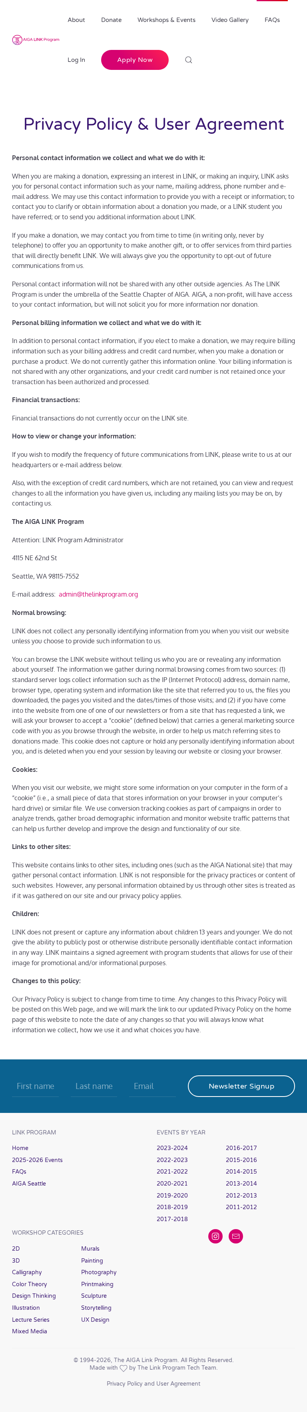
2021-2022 (172, 1171)
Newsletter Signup (242, 1086)
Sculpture (94, 1296)
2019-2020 (172, 1195)
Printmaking (97, 1284)
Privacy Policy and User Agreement (153, 1383)
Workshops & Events (166, 20)
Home (20, 1148)
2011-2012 (241, 1207)
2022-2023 (172, 1160)
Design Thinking (34, 1296)
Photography (99, 1272)
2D (16, 1248)
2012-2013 (241, 1195)
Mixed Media (29, 1331)
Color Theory (29, 1284)
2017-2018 (172, 1219)
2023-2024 (172, 1148)
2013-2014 (241, 1183)
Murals (90, 1248)
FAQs (272, 20)
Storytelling (96, 1308)
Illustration (26, 1308)
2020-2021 (172, 1183)
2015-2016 (241, 1160)
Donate (111, 20)
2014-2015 (241, 1171)
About (76, 20)
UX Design (95, 1320)
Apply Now (135, 60)
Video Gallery (230, 20)
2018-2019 (172, 1207)
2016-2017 (241, 1148)
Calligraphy (27, 1272)
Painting (92, 1260)
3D (16, 1260)
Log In (76, 59)
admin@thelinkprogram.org (98, 594)
